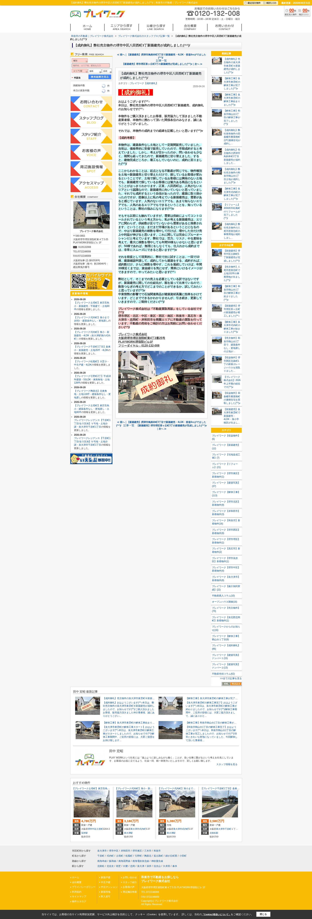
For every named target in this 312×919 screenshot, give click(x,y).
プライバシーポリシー (84, 887)
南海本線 (102, 861)
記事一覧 (161, 60)
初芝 (118, 866)
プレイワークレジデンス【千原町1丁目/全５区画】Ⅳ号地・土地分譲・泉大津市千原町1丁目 (92, 441)
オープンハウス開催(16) (224, 601)
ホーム (75, 877)
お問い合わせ (130, 877)
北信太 (110, 866)
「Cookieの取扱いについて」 (216, 914)
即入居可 (105, 896)
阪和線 (112, 861)
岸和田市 (125, 850)
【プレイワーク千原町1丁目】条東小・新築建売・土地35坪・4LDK (236, 788)
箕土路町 (158, 855)
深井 (149, 866)
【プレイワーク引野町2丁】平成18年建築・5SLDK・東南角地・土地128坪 (92, 379)
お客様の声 (129, 887)
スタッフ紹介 (130, 882)
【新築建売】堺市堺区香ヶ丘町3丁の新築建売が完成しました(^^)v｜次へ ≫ (162, 64)
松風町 (129, 855)
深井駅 (84, 833)
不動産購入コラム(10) (223, 595)
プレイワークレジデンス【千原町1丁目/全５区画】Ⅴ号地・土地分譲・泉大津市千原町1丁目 (92, 423)
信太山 (157, 866)
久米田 (166, 866)
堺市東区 (137, 850)
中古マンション (109, 887)
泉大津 (140, 866)
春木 (174, 866)
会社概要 (76, 882)
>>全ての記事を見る (231, 678)
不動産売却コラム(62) (223, 673)
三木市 (147, 850)
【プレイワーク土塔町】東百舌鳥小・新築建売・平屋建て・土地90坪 (91, 306)
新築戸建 (105, 877)
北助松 (100, 866)
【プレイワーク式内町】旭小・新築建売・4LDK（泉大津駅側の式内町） (92, 335)
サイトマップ (79, 896)
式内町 (142, 829)
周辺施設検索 (130, 891)
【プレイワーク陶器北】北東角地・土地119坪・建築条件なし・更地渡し (92, 394)
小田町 (183, 855)
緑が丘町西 (171, 855)
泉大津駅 (128, 833)
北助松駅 (214, 833)
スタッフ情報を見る (226, 764)
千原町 (228, 829)
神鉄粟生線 (157, 861)
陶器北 (147, 855)
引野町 (138, 855)
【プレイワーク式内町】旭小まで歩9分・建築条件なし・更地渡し (192, 788)
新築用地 (105, 891)
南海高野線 (124, 861)
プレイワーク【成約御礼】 (144, 83)
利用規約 (76, 891)
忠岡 (132, 866)
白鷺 (125, 866)
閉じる (263, 914)
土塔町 (99, 829)
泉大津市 (135, 829)
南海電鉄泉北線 (141, 861)
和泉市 (157, 850)
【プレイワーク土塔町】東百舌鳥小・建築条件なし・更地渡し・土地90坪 (91, 408)
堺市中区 (92, 829)
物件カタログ (79, 901)
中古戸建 (105, 882)
